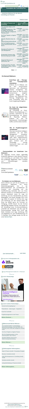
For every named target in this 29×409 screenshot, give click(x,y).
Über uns (7, 406)
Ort (24, 22)
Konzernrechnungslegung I (8, 306)
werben (20, 405)
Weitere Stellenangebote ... (8, 366)
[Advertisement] (14, 234)
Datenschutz (18, 406)
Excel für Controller (6, 311)
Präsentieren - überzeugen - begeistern (12, 308)
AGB (23, 406)
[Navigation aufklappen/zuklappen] (2, 9)
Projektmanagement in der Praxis (10, 314)
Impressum (12, 406)
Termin (19, 23)
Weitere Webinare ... (7, 342)
